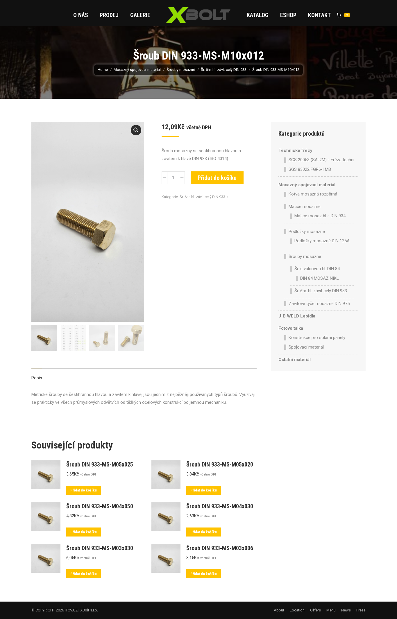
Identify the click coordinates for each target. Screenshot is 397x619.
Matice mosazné (305, 206)
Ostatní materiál (294, 359)
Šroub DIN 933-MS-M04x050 (99, 506)
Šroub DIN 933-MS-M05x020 (219, 464)
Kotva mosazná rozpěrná (313, 194)
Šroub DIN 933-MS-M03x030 (99, 548)
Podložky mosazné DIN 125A (322, 240)
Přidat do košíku (217, 177)
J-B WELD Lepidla (296, 316)
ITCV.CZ (71, 610)
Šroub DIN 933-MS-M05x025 (99, 464)
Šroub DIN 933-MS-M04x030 (219, 506)
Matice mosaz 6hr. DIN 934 (320, 215)
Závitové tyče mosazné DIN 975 (319, 303)
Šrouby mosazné (305, 256)
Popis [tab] (36, 378)
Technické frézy (295, 150)
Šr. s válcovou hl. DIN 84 (317, 268)
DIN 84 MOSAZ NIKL (319, 278)
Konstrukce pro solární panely (317, 337)
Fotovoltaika (290, 328)
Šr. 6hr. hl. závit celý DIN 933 (202, 197)
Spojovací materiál (306, 347)
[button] (136, 130)
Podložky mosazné (307, 231)
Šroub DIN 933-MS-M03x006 (219, 548)
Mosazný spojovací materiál (306, 184)
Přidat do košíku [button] (83, 490)
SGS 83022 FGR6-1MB (310, 169)
